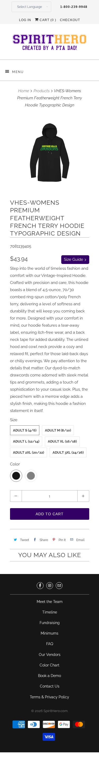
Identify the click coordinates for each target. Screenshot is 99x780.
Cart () (47, 20)
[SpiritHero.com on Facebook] (40, 585)
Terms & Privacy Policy (49, 697)
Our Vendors (49, 655)
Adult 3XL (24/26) (68, 452)
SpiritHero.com (56, 711)
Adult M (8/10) (58, 430)
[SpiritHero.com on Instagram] (49, 585)
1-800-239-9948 (73, 7)
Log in (25, 20)
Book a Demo (49, 676)
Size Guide (74, 259)
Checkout (70, 20)
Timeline (49, 612)
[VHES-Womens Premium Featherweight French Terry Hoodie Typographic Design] (49, 152)
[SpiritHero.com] (49, 44)
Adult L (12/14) (26, 441)
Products (42, 91)
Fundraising (50, 623)
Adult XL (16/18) (62, 441)
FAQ (49, 644)
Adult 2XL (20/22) (28, 452)
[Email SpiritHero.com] (59, 585)
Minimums (49, 633)
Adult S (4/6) (24, 430)
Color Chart (49, 665)
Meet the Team (50, 602)
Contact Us (49, 686)
